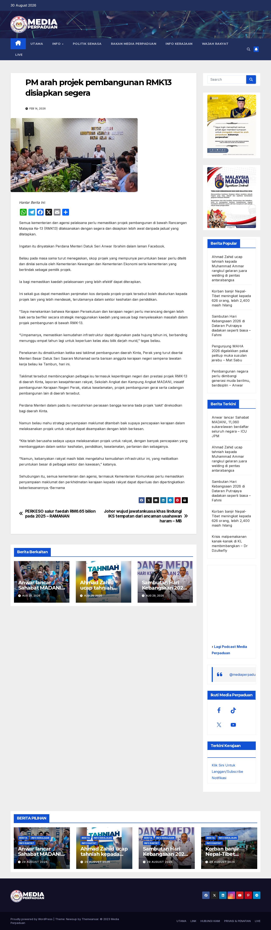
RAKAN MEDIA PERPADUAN (133, 44)
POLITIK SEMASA (87, 44)
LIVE (18, 55)
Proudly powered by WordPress (32, 919)
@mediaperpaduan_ (245, 674)
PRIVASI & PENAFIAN (237, 921)
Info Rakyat (26, 843)
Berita (23, 838)
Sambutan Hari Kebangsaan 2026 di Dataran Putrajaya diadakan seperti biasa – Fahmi (231, 325)
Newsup (71, 919)
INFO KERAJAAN (179, 44)
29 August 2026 (35, 861)
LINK (193, 921)
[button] (248, 49)
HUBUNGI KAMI (210, 921)
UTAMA (36, 44)
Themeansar (90, 919)
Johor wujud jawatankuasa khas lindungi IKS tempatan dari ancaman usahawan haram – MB (143, 516)
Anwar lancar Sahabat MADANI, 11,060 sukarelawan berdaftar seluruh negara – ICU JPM (230, 426)
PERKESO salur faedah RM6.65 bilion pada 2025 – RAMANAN (60, 514)
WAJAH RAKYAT (215, 44)
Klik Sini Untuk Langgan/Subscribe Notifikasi (227, 771)
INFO (57, 44)
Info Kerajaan (40, 838)
